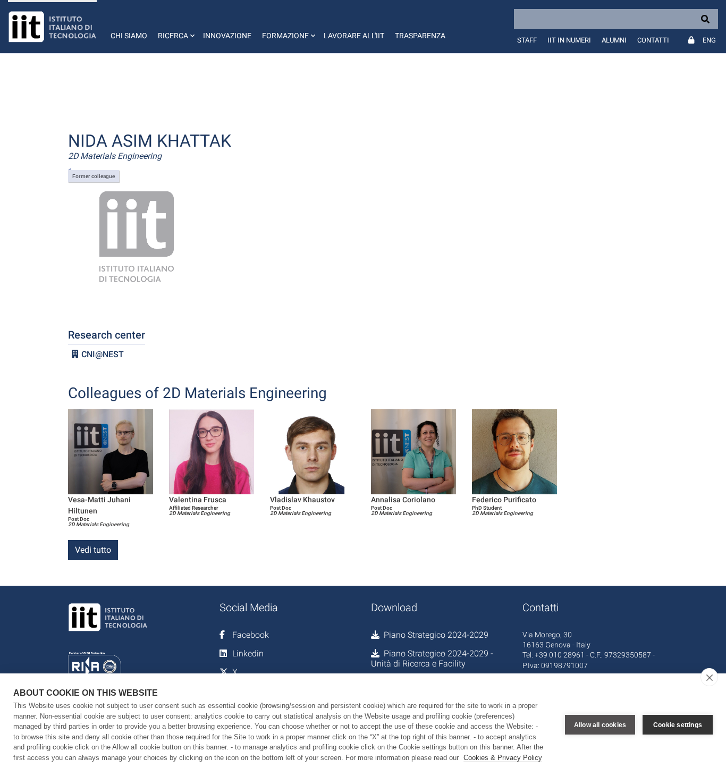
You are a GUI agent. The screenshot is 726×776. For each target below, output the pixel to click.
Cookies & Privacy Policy (502, 758)
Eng (709, 40)
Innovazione (227, 35)
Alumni (614, 40)
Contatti (653, 40)
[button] (175, 26)
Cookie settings (677, 725)
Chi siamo (129, 35)
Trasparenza (420, 35)
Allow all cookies (600, 725)
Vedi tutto (93, 550)
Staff (527, 40)
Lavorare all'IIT (354, 35)
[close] (709, 677)
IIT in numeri (569, 40)
